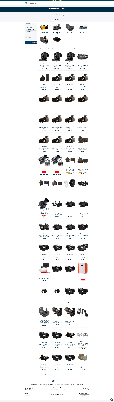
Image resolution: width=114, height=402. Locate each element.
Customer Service (34, 384)
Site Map (58, 384)
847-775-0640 (86, 392)
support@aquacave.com (84, 393)
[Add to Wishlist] (45, 62)
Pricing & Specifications (52, 384)
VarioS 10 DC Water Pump (44, 278)
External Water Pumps (44, 32)
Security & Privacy (29, 387)
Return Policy (72, 384)
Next (55, 48)
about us (45, 384)
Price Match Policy (29, 388)
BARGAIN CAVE (29, 31)
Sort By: (80, 48)
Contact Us (40, 384)
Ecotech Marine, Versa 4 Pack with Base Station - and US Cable (82, 344)
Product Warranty (79, 384)
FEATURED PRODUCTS (30, 29)
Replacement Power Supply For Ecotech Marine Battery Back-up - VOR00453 (83, 322)
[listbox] (85, 49)
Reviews (26, 393)
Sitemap (64, 400)
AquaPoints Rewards (65, 384)
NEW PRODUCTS (29, 27)
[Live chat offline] (111, 399)
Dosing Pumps (83, 32)
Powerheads (70, 32)
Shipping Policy (28, 389)
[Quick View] (43, 62)
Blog (26, 392)
